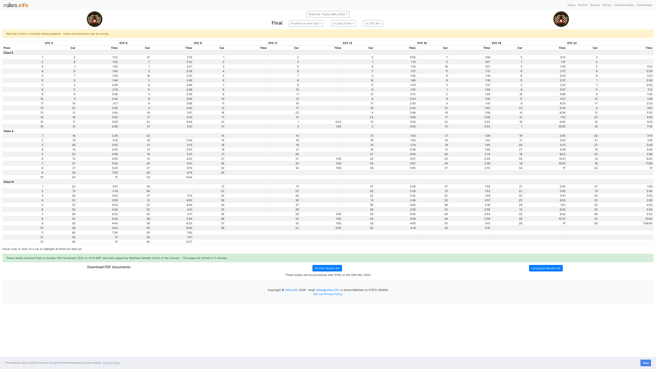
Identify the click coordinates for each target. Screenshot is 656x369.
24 (148, 135)
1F (564, 168)
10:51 (562, 158)
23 (73, 108)
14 (222, 135)
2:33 (189, 75)
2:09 (115, 85)
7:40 (189, 232)
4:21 (562, 98)
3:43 (115, 195)
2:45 (189, 140)
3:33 (115, 145)
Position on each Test (305, 23)
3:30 (649, 112)
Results (595, 5)
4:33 (115, 214)
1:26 (487, 89)
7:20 (115, 172)
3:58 (115, 200)
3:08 (189, 103)
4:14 (413, 228)
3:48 (562, 94)
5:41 (189, 126)
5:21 (562, 145)
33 (73, 154)
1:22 (115, 57)
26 (297, 195)
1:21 (487, 85)
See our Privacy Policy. (328, 294)
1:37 (413, 71)
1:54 (413, 85)
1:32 (115, 62)
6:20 (562, 200)
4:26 (115, 209)
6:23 (189, 223)
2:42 (413, 108)
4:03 (413, 126)
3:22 (649, 195)
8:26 (562, 209)
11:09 (649, 163)
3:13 (189, 145)
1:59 (487, 195)
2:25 (487, 122)
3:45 (562, 135)
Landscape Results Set (546, 268)
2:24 (562, 75)
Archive (583, 5)
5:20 (115, 168)
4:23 (115, 205)
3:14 (115, 191)
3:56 (413, 122)
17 (521, 98)
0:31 (562, 57)
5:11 (189, 214)
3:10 (649, 135)
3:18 (649, 140)
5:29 (649, 209)
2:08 (487, 117)
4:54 (189, 122)
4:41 (189, 209)
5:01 (189, 163)
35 (73, 209)
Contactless (644, 5)
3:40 (189, 108)
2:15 (189, 57)
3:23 (189, 149)
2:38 (115, 135)
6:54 (189, 177)
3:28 (115, 108)
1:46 (115, 80)
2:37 (562, 80)
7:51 (563, 205)
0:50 (649, 85)
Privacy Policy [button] (111, 362)
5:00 (115, 158)
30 (148, 186)
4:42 (115, 218)
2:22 (189, 62)
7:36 (115, 232)
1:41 (487, 103)
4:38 (115, 126)
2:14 (413, 145)
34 (371, 163)
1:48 (649, 98)
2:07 (487, 200)
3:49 (649, 154)
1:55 (413, 89)
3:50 (115, 117)
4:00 (413, 223)
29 (73, 195)
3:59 (115, 122)
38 (148, 191)
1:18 (487, 75)
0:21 (649, 66)
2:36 (115, 94)
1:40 (115, 66)
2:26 (413, 186)
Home (571, 5)
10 (297, 89)
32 (520, 195)
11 (446, 71)
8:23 (562, 154)
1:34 (413, 66)
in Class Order (342, 23)
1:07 (487, 62)
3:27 (562, 89)
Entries (606, 5)
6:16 (562, 149)
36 (297, 200)
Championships (624, 5)
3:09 (413, 117)
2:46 (413, 112)
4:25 (562, 103)
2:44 (189, 85)
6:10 (649, 122)
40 (73, 232)
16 (446, 66)
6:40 (189, 228)
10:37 (562, 218)
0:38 (649, 80)
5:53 (649, 214)
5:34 (562, 108)
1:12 (563, 62)
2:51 (487, 168)
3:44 (649, 149)
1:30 (649, 94)
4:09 (649, 117)
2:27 (189, 66)
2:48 (413, 200)
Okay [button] (646, 362)
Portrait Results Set (327, 268)
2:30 (413, 103)
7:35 (649, 126)
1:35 (562, 66)
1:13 (413, 62)
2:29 (487, 158)
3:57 (413, 158)
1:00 (338, 126)
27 (596, 145)
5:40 (189, 218)
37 (371, 186)
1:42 (413, 75)
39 (297, 209)
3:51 (189, 112)
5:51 (562, 195)
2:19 (115, 89)
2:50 (189, 94)
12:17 (189, 241)
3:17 (115, 103)
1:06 (487, 57)
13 (222, 186)
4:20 (189, 117)
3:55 (115, 149)
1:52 (487, 191)
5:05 (413, 168)
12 (148, 57)
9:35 (562, 122)
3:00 (189, 98)
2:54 (487, 214)
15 (222, 140)
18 (73, 135)
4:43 (115, 223)
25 (297, 191)
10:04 (648, 218)
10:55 (561, 163)
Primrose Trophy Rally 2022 (327, 14)
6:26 (562, 112)
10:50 (561, 126)
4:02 (189, 200)
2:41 (562, 85)
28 (596, 135)
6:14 (189, 172)
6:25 (649, 158)
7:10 (563, 117)
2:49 (189, 89)
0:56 (413, 57)
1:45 (115, 71)
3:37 (189, 154)
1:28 (649, 186)
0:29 (649, 71)
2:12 (562, 71)
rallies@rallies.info (327, 290)
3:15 (189, 195)
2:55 (487, 126)
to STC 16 (372, 23)
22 (73, 186)
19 (520, 135)
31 (520, 112)
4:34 (649, 205)
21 (371, 135)
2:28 (189, 71)
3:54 (413, 154)
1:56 (487, 112)
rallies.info (291, 290)
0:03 (338, 122)
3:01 (649, 108)
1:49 (487, 149)
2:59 (487, 218)
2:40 (189, 80)
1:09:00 (647, 223)
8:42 (562, 214)
